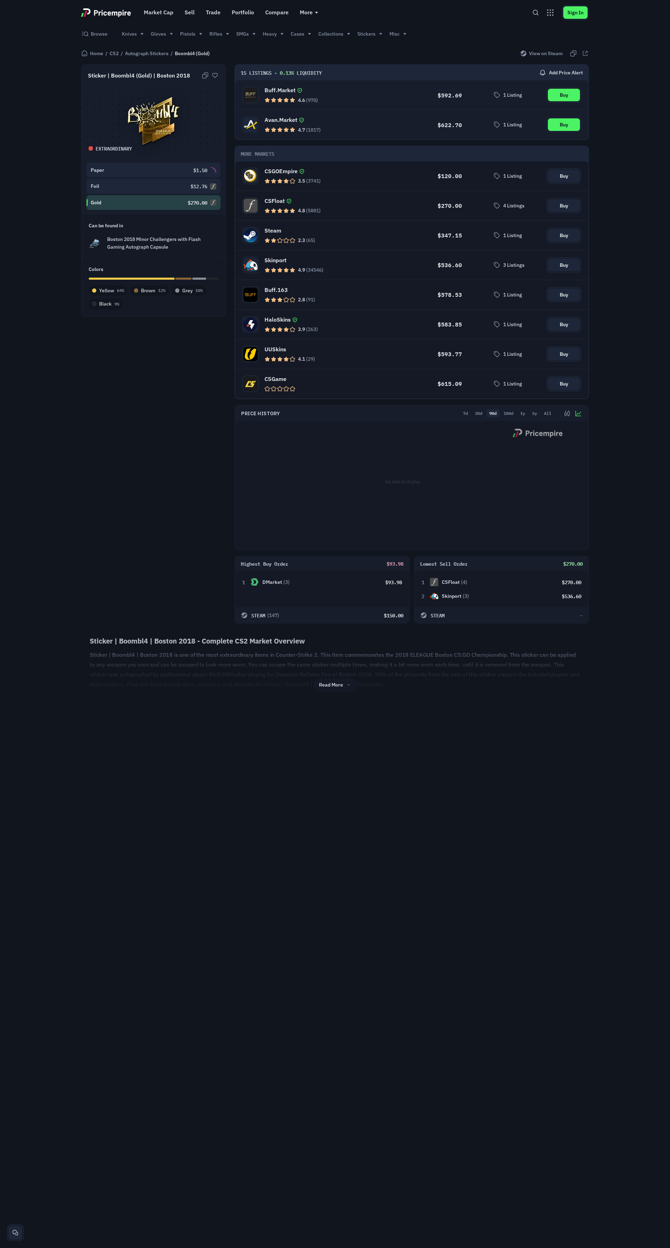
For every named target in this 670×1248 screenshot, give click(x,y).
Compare (277, 12)
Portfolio (243, 12)
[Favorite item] (215, 75)
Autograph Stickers (147, 53)
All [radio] (547, 413)
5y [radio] (534, 413)
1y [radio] (522, 413)
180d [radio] (508, 413)
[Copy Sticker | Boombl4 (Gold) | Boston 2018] (205, 75)
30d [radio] (478, 413)
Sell (190, 12)
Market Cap (158, 12)
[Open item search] (535, 12)
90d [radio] (493, 413)
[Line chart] (578, 413)
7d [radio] (465, 413)
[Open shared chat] (15, 1232)
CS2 (114, 53)
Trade (213, 12)
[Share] (585, 53)
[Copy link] (573, 53)
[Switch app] (550, 12)
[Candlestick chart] (567, 413)
